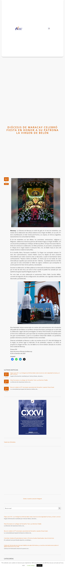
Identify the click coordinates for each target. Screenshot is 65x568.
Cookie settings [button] (31, 565)
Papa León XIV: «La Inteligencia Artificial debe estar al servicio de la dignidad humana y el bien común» (35, 373)
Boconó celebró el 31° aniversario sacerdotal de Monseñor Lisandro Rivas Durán (32, 387)
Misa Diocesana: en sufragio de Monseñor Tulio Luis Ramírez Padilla (29, 380)
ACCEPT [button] (39, 565)
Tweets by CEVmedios (9, 442)
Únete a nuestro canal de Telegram (32, 498)
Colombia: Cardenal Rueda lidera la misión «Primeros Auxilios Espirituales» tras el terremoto (29, 538)
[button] (49, 28)
